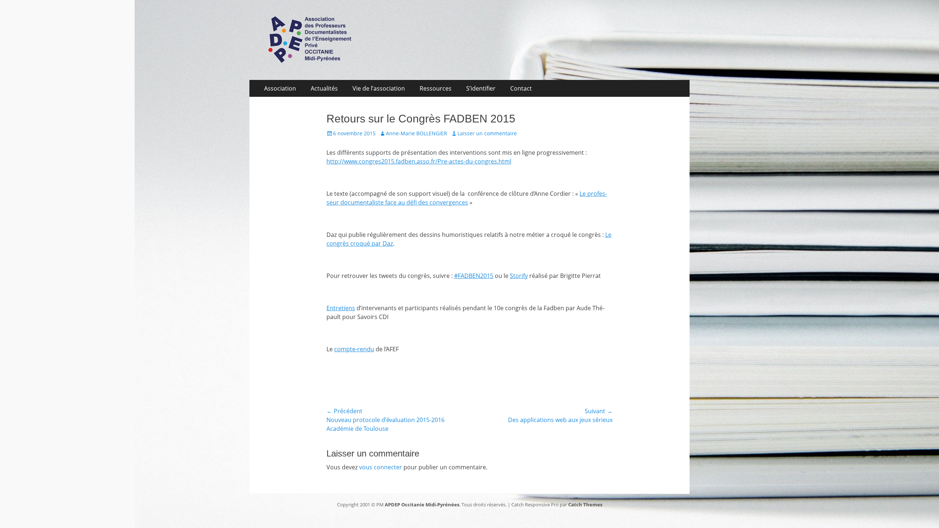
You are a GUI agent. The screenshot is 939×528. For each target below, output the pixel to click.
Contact (521, 88)
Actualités (324, 88)
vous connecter (380, 467)
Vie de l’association (378, 88)
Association (280, 88)
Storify (519, 276)
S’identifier (481, 88)
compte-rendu (354, 349)
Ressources (436, 88)
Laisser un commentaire (487, 133)
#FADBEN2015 (473, 276)
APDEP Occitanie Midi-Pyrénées (422, 504)
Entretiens (340, 308)
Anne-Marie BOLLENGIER (416, 133)
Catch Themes (585, 504)
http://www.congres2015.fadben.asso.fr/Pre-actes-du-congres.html (418, 161)
